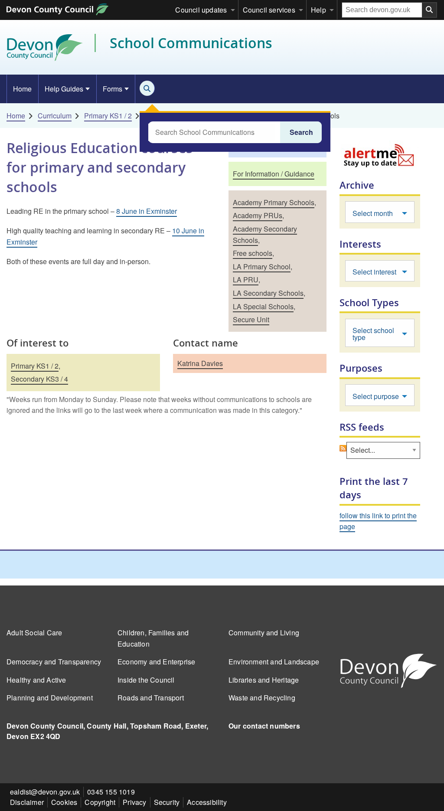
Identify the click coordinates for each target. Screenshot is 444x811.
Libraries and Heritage (264, 680)
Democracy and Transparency (54, 662)
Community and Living (264, 633)
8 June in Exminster (146, 211)
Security (167, 802)
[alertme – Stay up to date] (380, 155)
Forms (112, 89)
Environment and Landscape (274, 662)
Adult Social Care (34, 633)
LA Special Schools (263, 306)
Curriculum (55, 116)
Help (318, 10)
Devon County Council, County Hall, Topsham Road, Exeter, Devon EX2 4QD (107, 731)
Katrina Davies (200, 363)
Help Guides (64, 89)
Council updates (201, 10)
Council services (269, 10)
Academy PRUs (257, 215)
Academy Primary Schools (273, 202)
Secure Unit (251, 319)
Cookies (64, 802)
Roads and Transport (151, 698)
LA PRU (245, 280)
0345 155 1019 (111, 792)
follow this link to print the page (378, 521)
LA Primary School (262, 266)
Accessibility (207, 802)
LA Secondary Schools (268, 293)
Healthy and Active (36, 680)
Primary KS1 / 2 (108, 116)
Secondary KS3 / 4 (39, 379)
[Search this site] (147, 88)
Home (22, 89)
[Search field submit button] (429, 10)
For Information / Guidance (273, 174)
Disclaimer (27, 802)
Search (301, 132)
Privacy (134, 802)
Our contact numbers (264, 726)
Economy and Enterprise (156, 662)
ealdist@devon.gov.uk (45, 792)
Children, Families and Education (153, 638)
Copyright (100, 802)
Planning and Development (50, 698)
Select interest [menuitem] (374, 272)
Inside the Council (146, 680)
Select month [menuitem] (373, 213)
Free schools (252, 253)
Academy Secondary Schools (265, 234)
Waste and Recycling (262, 698)
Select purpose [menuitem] (376, 396)
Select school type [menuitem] (373, 333)
